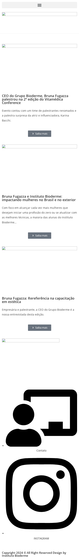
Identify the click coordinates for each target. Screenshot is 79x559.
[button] (39, 5)
